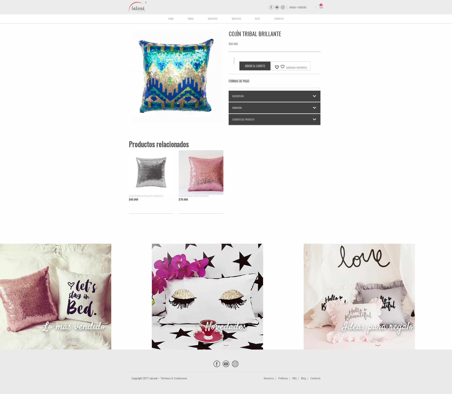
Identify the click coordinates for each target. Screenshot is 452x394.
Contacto (279, 18)
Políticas (283, 378)
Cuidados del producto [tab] (243, 119)
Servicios (236, 18)
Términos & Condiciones (173, 378)
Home (171, 18)
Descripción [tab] (238, 96)
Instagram (283, 7)
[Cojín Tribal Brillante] (177, 120)
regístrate (302, 7)
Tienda (191, 18)
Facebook (271, 7)
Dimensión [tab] (237, 108)
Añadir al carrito (255, 66)
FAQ (294, 378)
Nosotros (213, 18)
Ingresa (292, 7)
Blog (257, 18)
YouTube (277, 7)
